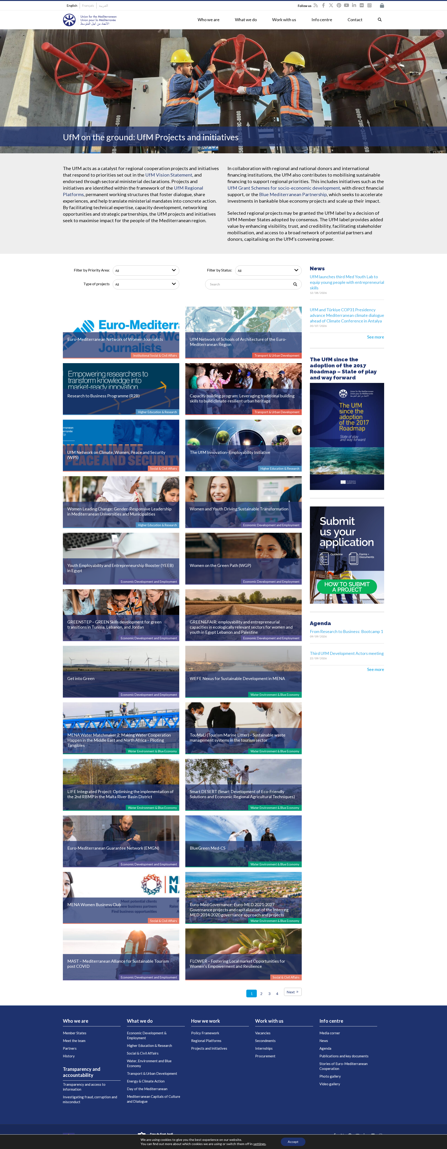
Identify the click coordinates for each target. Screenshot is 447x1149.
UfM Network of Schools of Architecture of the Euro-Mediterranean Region (238, 342)
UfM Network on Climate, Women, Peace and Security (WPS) (116, 455)
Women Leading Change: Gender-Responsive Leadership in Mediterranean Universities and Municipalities (119, 511)
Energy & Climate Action (146, 1081)
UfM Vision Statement (168, 175)
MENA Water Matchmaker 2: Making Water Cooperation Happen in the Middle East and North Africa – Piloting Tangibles (119, 740)
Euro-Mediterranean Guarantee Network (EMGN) (113, 848)
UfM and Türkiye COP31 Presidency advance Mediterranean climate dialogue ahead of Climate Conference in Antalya (347, 315)
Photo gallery (330, 1076)
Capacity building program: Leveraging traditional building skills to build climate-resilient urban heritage (242, 398)
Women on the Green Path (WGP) (220, 565)
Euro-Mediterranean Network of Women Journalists (115, 339)
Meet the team (74, 1040)
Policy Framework (205, 1033)
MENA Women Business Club (94, 904)
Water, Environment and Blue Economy (149, 1063)
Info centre (322, 19)
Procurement (265, 1056)
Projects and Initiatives (209, 1048)
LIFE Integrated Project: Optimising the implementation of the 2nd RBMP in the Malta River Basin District (120, 794)
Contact (355, 19)
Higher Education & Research (149, 1045)
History (69, 1056)
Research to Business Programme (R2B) (103, 395)
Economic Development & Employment (146, 1035)
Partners (70, 1048)
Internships (264, 1048)
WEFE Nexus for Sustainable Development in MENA (237, 678)
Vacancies (263, 1033)
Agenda (325, 1048)
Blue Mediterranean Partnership (293, 194)
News (323, 1040)
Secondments (265, 1040)
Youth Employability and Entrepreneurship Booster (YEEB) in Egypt (120, 568)
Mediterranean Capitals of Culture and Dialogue (153, 1098)
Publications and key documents (344, 1056)
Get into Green (81, 678)
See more (375, 336)
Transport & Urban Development (152, 1073)
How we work (205, 1021)
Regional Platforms (206, 1040)
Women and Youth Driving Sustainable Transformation (239, 508)
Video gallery (329, 1084)
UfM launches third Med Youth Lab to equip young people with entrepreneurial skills (347, 282)
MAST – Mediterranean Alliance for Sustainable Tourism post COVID (118, 963)
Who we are (209, 19)
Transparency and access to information (84, 1086)
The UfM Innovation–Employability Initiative (230, 452)
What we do (246, 19)
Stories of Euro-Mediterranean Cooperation (343, 1066)
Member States (74, 1033)
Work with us (284, 19)
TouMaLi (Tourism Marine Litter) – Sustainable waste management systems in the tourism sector (237, 737)
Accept (293, 1142)
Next (291, 992)
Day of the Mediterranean (147, 1089)
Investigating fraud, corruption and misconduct (90, 1099)
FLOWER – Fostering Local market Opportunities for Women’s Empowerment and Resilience (237, 963)
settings (259, 1144)
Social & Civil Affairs (143, 1053)
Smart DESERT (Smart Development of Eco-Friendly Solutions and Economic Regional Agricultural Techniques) (242, 794)
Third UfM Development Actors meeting (347, 653)
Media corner (329, 1033)
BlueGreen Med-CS (207, 848)
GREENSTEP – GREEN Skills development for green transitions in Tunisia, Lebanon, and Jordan (114, 624)
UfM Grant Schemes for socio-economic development (283, 188)
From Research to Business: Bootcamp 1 (346, 631)
